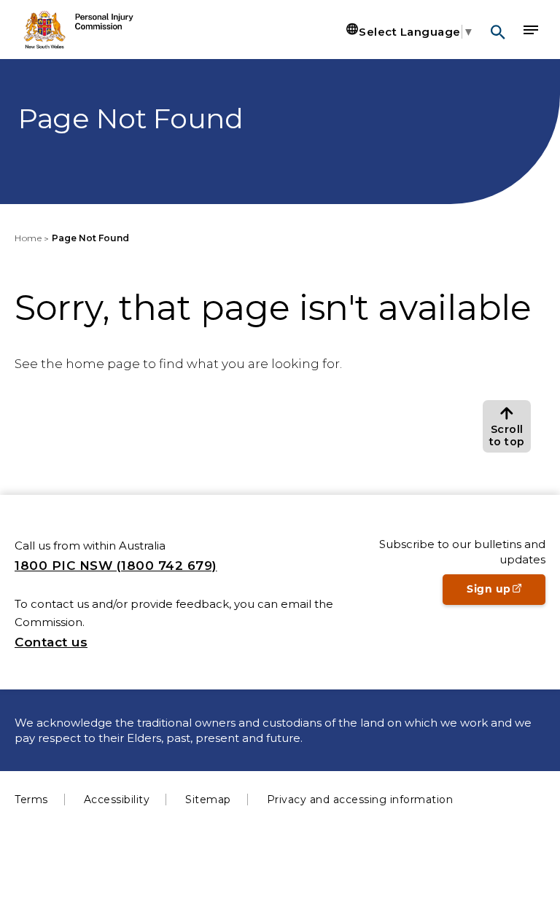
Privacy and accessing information (360, 799)
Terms (31, 799)
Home (28, 237)
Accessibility (117, 799)
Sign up (506, 593)
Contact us (51, 642)
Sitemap (208, 799)
